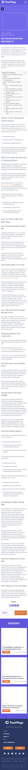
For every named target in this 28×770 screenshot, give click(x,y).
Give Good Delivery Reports (13, 103)
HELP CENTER (6, 734)
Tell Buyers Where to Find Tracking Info (12, 94)
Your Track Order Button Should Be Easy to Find (14, 91)
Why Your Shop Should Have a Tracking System (12, 79)
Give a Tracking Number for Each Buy (13, 86)
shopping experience (9, 278)
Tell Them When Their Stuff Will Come (14, 97)
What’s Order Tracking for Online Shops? (12, 75)
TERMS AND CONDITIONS (6, 761)
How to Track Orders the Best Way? (12, 82)
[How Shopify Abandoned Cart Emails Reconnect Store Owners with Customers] (14, 665)
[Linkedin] (13, 605)
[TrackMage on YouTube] (20, 753)
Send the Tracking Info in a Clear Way (14, 109)
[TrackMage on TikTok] (23, 753)
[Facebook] (10, 605)
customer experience (6, 184)
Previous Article (5, 613)
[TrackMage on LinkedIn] (8, 753)
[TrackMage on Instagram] (5, 753)
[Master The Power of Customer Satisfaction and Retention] (14, 694)
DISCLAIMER (15, 761)
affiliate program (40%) (9, 742)
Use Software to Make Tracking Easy (14, 106)
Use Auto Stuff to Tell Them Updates (13, 101)
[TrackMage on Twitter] (12, 753)
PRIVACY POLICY (22, 761)
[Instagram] (15, 605)
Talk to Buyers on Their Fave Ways (13, 112)
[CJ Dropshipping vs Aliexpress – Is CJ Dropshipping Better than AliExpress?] (14, 636)
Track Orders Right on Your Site (14, 88)
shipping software (5, 349)
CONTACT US (6, 737)
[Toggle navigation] (25, 2)
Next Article (20, 612)
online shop (17, 232)
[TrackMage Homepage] (8, 2)
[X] (18, 605)
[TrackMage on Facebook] (16, 753)
